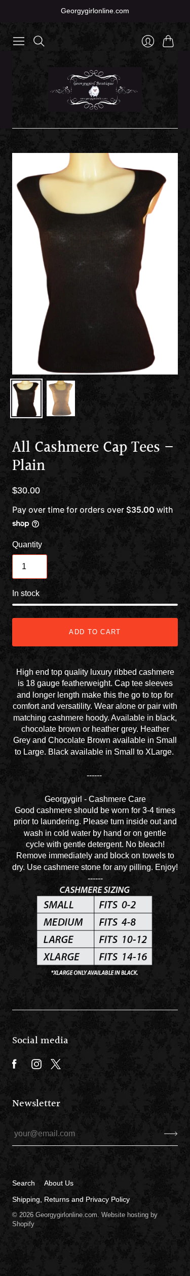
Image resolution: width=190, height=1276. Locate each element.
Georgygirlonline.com (66, 1215)
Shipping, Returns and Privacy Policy (71, 1199)
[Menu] (18, 41)
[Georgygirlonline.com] (95, 89)
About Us (58, 1183)
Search (23, 1183)
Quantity (27, 544)
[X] (56, 1066)
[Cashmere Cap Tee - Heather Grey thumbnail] (61, 398)
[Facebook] (14, 1066)
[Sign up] (171, 1133)
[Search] (39, 41)
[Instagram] (36, 1066)
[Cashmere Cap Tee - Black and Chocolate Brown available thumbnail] (26, 398)
